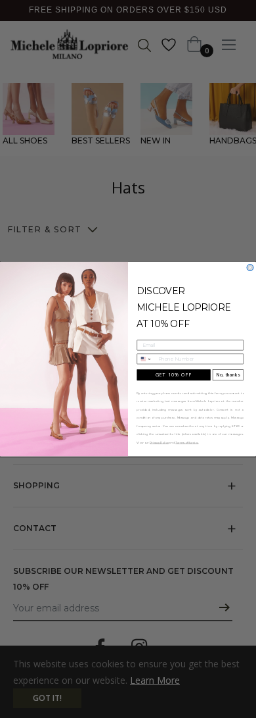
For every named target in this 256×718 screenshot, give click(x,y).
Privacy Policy (159, 442)
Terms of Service (186, 442)
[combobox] (146, 359)
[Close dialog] (250, 267)
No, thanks (228, 375)
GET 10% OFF (174, 375)
